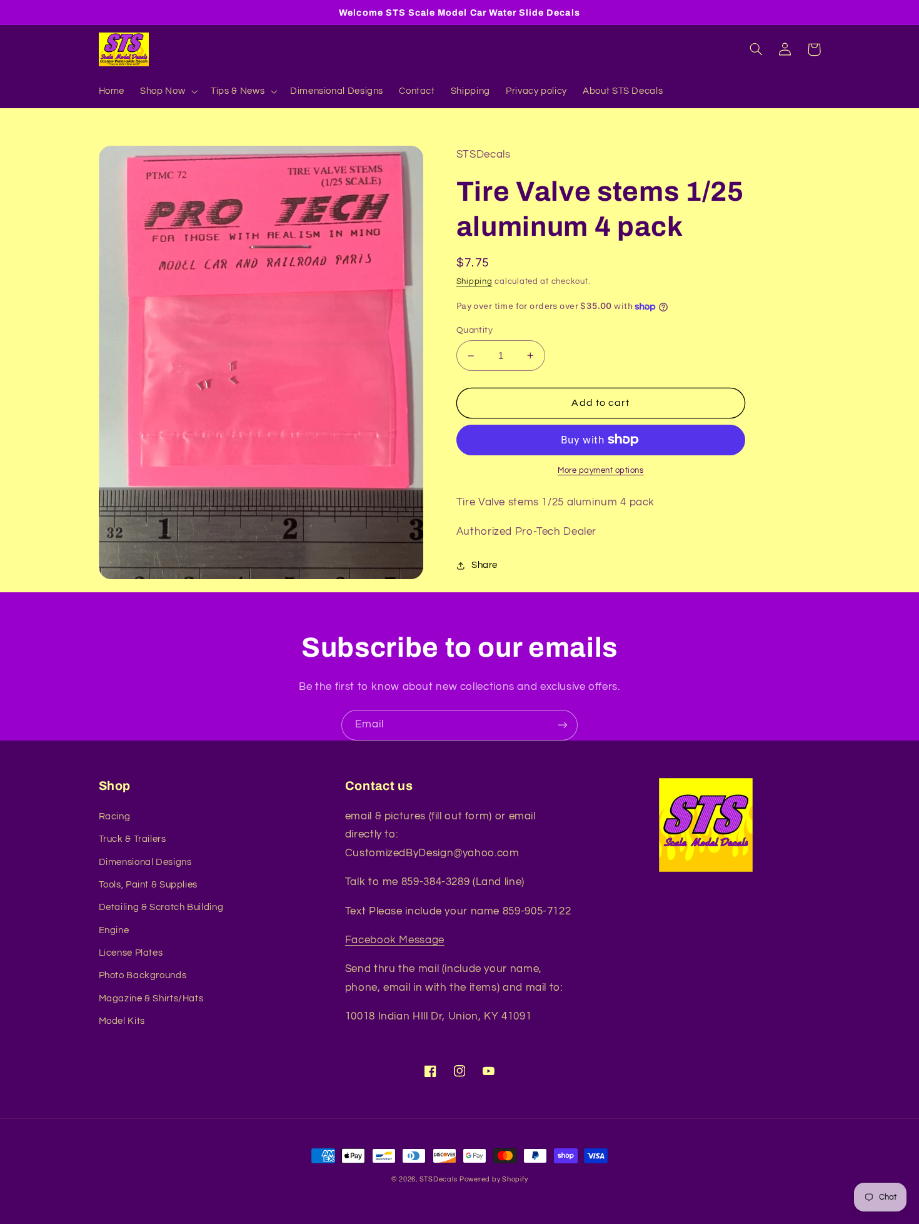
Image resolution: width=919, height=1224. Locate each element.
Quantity (474, 330)
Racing (115, 816)
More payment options (601, 471)
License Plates (131, 953)
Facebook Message (394, 940)
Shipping (474, 282)
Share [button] (484, 565)
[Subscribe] (562, 725)
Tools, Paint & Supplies (148, 884)
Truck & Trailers (132, 839)
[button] (168, 91)
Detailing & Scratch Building (161, 907)
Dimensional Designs (145, 862)
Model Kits (122, 1021)
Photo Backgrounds (143, 975)
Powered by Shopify (494, 1179)
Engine (114, 930)
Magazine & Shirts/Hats (151, 998)
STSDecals (438, 1179)
